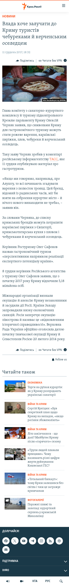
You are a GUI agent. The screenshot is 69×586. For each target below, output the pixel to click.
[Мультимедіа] (21, 581)
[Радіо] (8, 581)
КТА (34, 581)
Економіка (35, 382)
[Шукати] (61, 581)
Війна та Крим (37, 404)
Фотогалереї (36, 500)
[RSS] (50, 541)
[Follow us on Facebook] (6, 541)
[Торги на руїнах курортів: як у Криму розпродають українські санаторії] (15, 386)
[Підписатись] (6, 549)
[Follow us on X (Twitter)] (14, 541)
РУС (47, 581)
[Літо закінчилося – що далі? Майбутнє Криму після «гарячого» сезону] (15, 433)
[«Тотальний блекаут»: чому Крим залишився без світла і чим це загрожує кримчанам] (15, 478)
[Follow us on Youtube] (23, 541)
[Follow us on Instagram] (41, 541)
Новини (8, 16)
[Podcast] (59, 541)
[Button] (25, 60)
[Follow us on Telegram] (32, 541)
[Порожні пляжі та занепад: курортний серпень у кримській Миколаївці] (15, 504)
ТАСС (53, 159)
